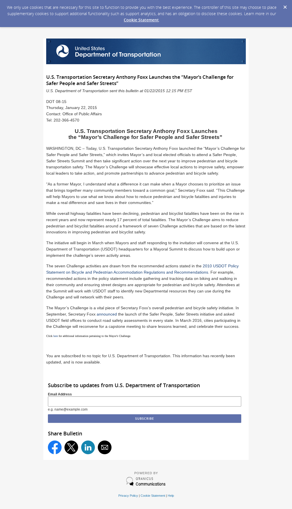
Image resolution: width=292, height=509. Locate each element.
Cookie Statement (141, 20)
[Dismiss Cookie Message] (285, 5)
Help (171, 495)
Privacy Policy (128, 495)
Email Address (60, 394)
